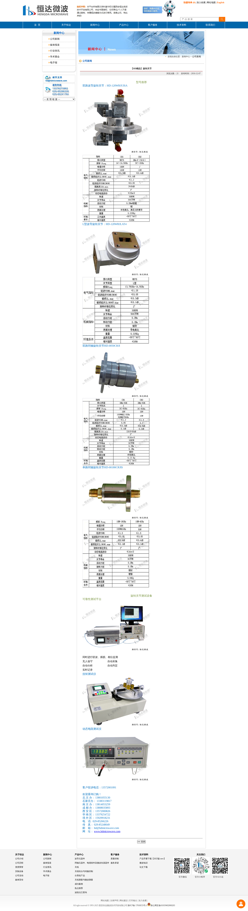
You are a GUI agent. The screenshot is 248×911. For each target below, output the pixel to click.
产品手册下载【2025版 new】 (153, 858)
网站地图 (211, 2)
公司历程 (19, 863)
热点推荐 (79, 888)
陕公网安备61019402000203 (163, 905)
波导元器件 (80, 858)
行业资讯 (55, 50)
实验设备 (19, 871)
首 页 (37, 25)
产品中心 (79, 854)
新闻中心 (47, 854)
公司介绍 (19, 858)
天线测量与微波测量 (84, 880)
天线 (77, 867)
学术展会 (55, 56)
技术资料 (144, 854)
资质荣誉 (19, 867)
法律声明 (114, 900)
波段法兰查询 (81, 892)
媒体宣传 (19, 880)
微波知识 (144, 863)
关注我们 (201, 854)
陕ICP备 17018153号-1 (137, 905)
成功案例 (79, 884)
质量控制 (115, 858)
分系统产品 (80, 875)
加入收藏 (201, 2)
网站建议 (124, 900)
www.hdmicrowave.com (107, 831)
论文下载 (144, 867)
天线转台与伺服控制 (84, 871)
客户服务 (115, 854)
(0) (189, 2)
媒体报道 (55, 45)
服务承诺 (115, 863)
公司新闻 (55, 39)
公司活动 (19, 875)
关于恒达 (19, 854)
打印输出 (133, 900)
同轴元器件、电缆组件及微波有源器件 (92, 863)
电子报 (53, 62)
